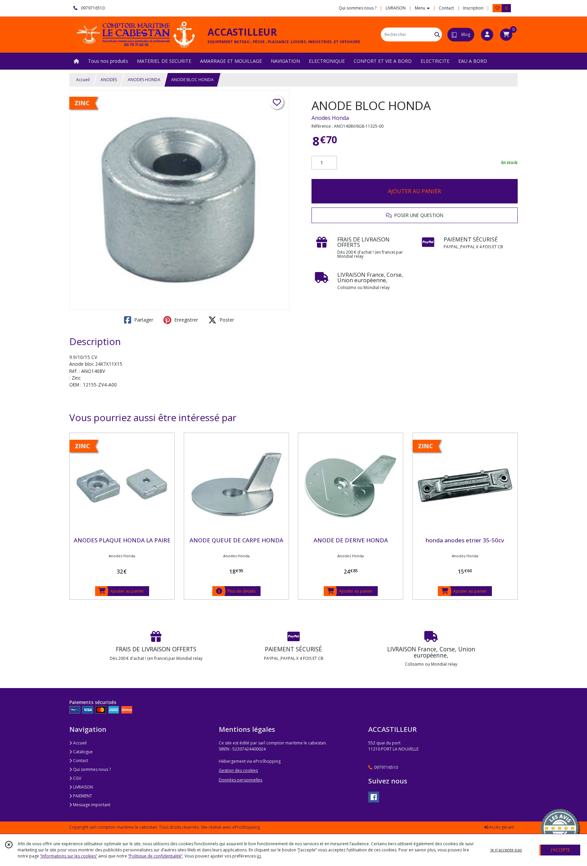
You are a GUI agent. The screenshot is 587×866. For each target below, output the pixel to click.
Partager (143, 320)
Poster (226, 320)
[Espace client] (487, 34)
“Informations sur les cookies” (68, 856)
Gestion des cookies (238, 770)
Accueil (83, 80)
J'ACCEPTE (560, 850)
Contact (446, 8)
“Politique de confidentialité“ (155, 856)
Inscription (473, 8)
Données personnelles (240, 780)
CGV (76, 778)
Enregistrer (185, 320)
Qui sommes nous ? (91, 769)
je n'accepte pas (506, 850)
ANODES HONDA (144, 80)
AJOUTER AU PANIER (414, 191)
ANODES (109, 80)
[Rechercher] (437, 34)
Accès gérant (501, 827)
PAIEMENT (82, 796)
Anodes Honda (330, 118)
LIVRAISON (82, 787)
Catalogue (82, 752)
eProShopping (246, 827)
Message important (91, 805)
